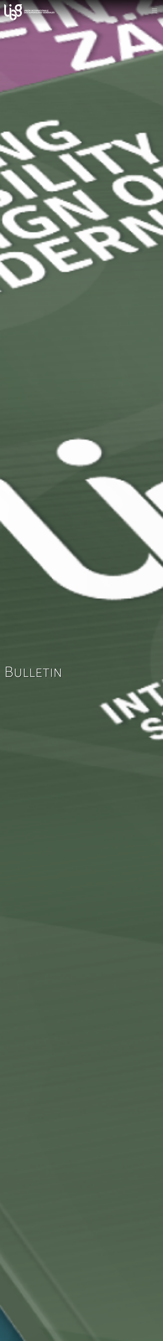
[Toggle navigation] (154, 10)
